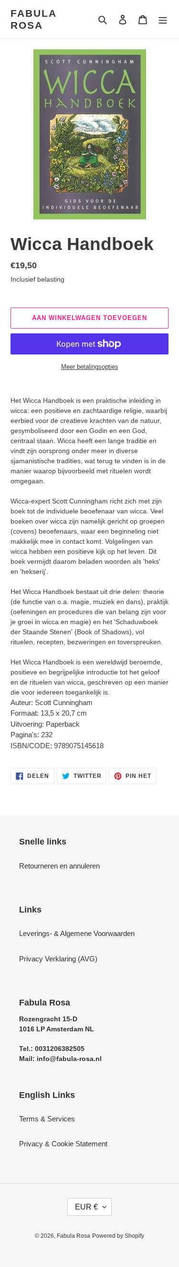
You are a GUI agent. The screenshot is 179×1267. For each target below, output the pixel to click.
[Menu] (163, 19)
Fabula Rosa (34, 19)
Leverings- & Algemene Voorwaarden (77, 933)
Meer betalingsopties (89, 366)
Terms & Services (47, 1119)
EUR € (86, 1207)
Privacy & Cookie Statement (63, 1144)
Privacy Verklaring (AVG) (58, 959)
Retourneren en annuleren (59, 866)
